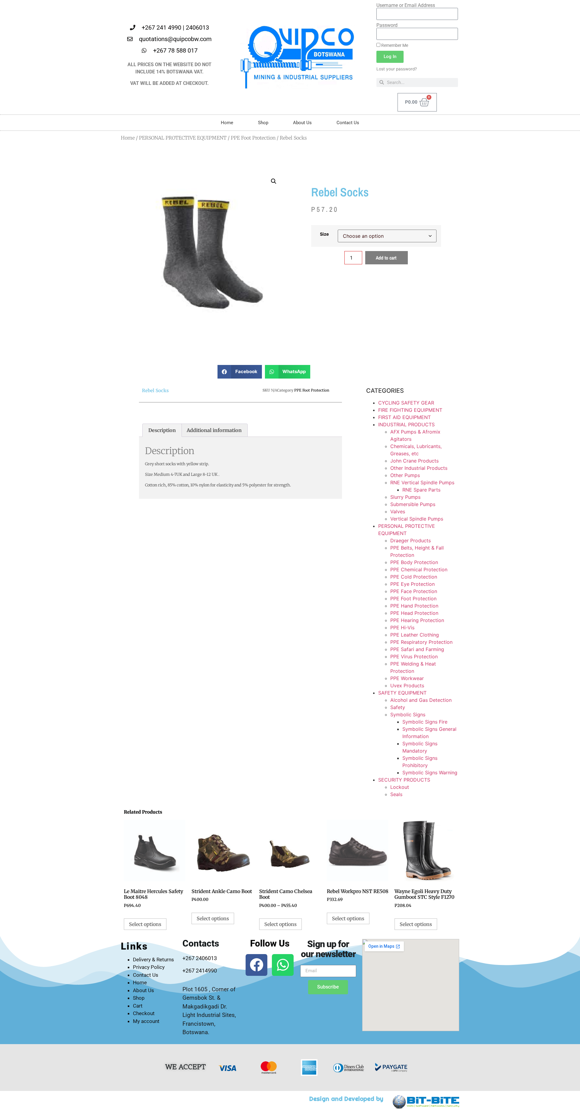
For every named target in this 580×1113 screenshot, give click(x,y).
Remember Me (394, 45)
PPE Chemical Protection (418, 569)
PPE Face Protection (413, 591)
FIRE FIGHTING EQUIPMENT (410, 410)
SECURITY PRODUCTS (404, 780)
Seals (396, 794)
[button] (273, 181)
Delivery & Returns (153, 960)
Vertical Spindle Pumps (416, 519)
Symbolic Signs (407, 714)
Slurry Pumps (405, 497)
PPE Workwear (407, 678)
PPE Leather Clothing (414, 635)
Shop (263, 122)
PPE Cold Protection (413, 577)
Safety (397, 707)
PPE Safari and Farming (417, 649)
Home (227, 122)
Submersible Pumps (412, 504)
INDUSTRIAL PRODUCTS (406, 424)
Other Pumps (405, 475)
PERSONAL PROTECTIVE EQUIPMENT (183, 138)
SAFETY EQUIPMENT (402, 693)
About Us (302, 122)
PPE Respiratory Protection (421, 642)
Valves (397, 511)
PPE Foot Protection (253, 138)
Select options (145, 924)
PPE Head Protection (414, 613)
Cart (138, 1006)
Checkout (144, 1013)
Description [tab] (162, 430)
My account (146, 1021)
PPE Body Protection (414, 562)
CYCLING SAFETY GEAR (406, 403)
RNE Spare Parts (421, 490)
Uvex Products (407, 685)
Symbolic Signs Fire (424, 722)
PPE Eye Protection (412, 584)
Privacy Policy (149, 967)
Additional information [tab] (214, 430)
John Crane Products (414, 461)
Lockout (399, 787)
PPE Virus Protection (414, 656)
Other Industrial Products (418, 468)
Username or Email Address (405, 5)
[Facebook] (256, 965)
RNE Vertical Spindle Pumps (422, 482)
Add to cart (386, 257)
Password (387, 25)
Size (324, 234)
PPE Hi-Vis (402, 627)
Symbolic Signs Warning (429, 772)
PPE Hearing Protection (417, 620)
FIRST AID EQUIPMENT (404, 417)
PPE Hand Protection (414, 606)
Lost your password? (396, 68)
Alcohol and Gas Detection (421, 700)
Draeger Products (410, 540)
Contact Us (348, 122)
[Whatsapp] (283, 965)
